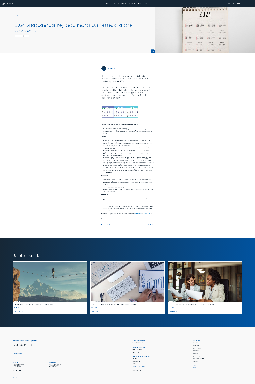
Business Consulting (138, 347)
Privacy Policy (15, 377)
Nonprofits (17, 301)
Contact (196, 367)
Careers (196, 365)
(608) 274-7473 (22, 344)
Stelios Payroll (147, 213)
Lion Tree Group (21, 377)
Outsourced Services (138, 340)
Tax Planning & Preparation (141, 356)
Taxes (170, 301)
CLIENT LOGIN (231, 3)
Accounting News (96, 301)
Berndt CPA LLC (138, 213)
